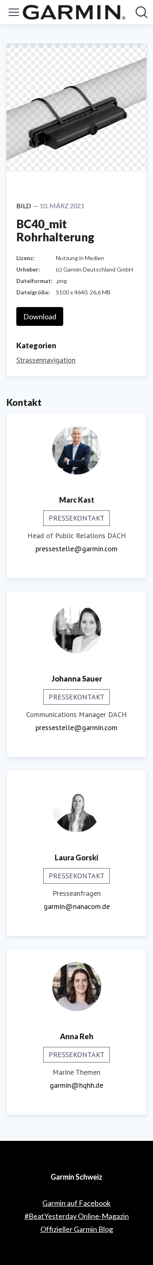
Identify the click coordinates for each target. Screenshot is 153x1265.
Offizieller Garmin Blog (76, 1229)
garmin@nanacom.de (77, 906)
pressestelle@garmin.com (76, 548)
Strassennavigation (45, 360)
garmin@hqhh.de (76, 1085)
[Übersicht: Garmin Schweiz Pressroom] (74, 12)
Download (39, 316)
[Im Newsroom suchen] (141, 12)
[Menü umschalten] (14, 12)
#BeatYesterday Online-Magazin (76, 1216)
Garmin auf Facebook (76, 1202)
